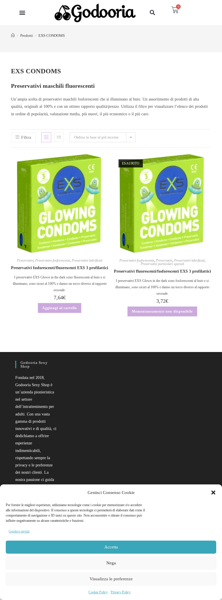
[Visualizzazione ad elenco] (59, 137)
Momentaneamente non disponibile (162, 311)
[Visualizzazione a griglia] (46, 137)
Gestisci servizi (19, 531)
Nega (111, 563)
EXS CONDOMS (51, 35)
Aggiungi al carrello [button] (59, 308)
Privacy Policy (121, 592)
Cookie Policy (98, 592)
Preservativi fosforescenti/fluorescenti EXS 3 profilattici (59, 268)
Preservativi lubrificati (87, 260)
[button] (213, 492)
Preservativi (25, 260)
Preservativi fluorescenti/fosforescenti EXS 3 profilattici (162, 271)
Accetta (111, 547)
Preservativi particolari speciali (162, 264)
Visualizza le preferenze (111, 579)
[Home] (13, 35)
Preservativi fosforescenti (52, 260)
